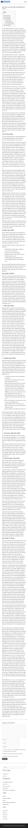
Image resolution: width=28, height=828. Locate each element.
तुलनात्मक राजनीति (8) (7, 798)
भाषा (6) (4, 800)
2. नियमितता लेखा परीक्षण (8, 21)
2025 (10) (5, 812)
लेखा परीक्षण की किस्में (7, 18)
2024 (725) (5, 814)
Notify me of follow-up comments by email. (12, 753)
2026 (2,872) (5, 810)
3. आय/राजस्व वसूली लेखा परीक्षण (9, 22)
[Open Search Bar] (18, 2)
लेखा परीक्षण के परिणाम (7, 25)
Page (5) (4, 776)
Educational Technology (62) (9, 790)
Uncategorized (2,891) (7, 782)
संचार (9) (4, 796)
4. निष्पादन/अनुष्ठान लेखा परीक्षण (9, 23)
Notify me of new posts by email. (10, 756)
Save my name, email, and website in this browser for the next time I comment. (14, 750)
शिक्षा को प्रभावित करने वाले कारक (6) (9, 802)
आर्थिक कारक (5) (6, 804)
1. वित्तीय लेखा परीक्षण (8, 20)
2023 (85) (5, 816)
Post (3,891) (5, 774)
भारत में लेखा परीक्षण (7, 15)
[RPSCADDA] (5, 2)
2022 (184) (5, 818)
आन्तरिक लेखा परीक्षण (7, 17)
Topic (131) (5, 784)
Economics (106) (6, 786)
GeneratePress (21, 825)
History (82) (5, 788)
